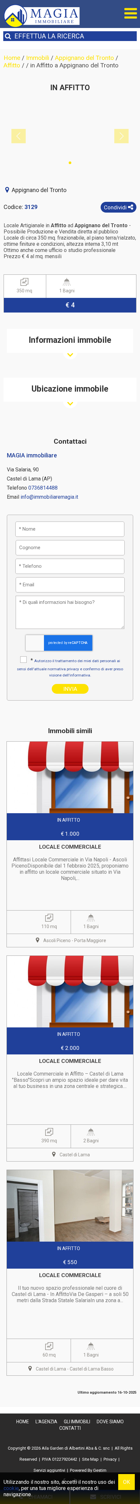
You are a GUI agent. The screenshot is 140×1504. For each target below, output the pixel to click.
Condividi (116, 207)
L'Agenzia (46, 1421)
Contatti (70, 1428)
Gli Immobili (77, 1421)
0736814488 (43, 488)
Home (22, 1421)
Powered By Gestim (88, 1470)
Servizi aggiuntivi (49, 1470)
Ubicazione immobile (70, 389)
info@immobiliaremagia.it (49, 497)
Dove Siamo (110, 1421)
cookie (11, 1488)
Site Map (90, 1459)
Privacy (110, 1459)
